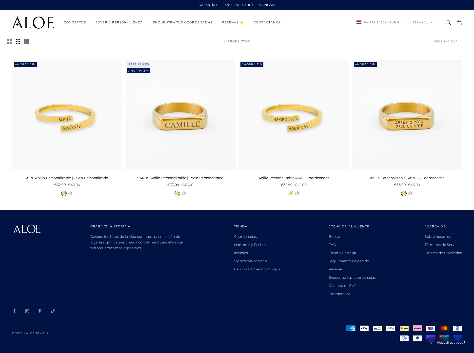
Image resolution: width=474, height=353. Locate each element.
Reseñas (336, 269)
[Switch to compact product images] (26, 41)
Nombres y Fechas (250, 244)
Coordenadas (245, 236)
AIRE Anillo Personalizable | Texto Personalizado (67, 178)
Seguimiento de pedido (349, 261)
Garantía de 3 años (344, 285)
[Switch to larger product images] (9, 41)
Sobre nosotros (438, 236)
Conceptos (75, 22)
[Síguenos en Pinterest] (40, 311)
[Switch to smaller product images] (18, 41)
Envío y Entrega (342, 253)
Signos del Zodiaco (250, 261)
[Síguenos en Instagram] (27, 311)
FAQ (332, 244)
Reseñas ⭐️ (233, 22)
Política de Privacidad (443, 253)
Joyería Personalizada (119, 22)
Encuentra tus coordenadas (182, 22)
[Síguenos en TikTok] (52, 311)
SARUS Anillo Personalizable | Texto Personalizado (180, 178)
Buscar (335, 236)
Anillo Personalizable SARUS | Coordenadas (407, 178)
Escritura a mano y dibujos (257, 269)
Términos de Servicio (443, 244)
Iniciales (241, 253)
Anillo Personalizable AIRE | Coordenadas (293, 178)
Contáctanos (267, 22)
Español (420, 22)
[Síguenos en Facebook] (14, 311)
